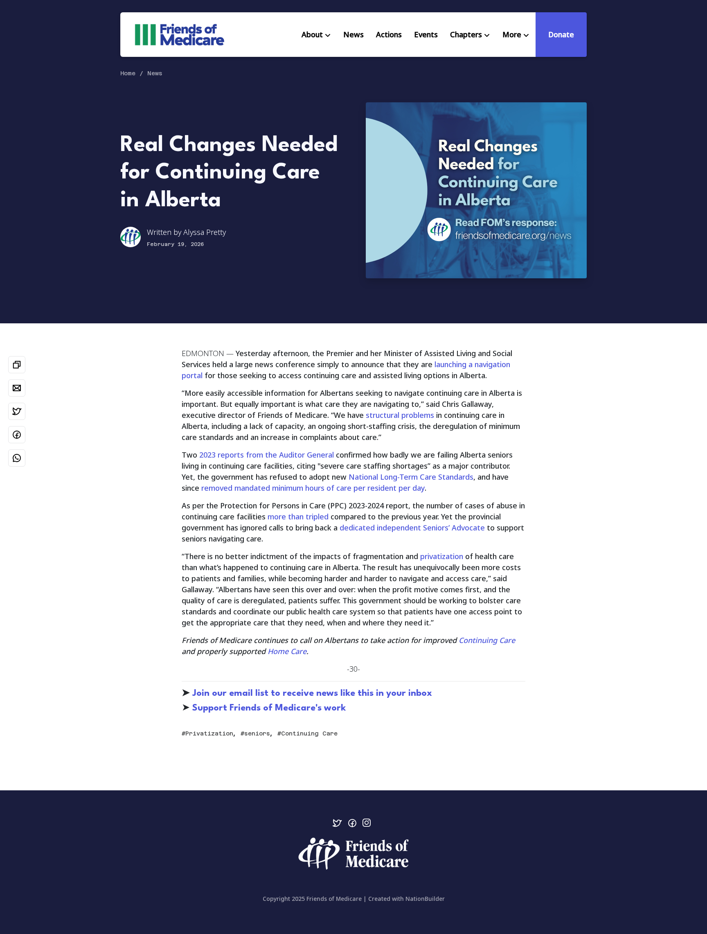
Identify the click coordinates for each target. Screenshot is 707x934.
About (312, 34)
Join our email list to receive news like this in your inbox (312, 693)
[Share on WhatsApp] (16, 458)
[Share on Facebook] (16, 434)
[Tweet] (16, 411)
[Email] (16, 388)
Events (426, 34)
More (511, 34)
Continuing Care (309, 733)
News (353, 34)
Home (127, 73)
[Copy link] (16, 364)
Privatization (209, 733)
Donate (561, 34)
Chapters (466, 34)
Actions (389, 34)
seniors (257, 733)
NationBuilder (425, 898)
